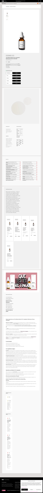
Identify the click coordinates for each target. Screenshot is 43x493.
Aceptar (25, 489)
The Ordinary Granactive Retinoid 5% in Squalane (28, 174)
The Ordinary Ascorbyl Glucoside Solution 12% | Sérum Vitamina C (28, 171)
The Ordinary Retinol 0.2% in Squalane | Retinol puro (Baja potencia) (11, 167)
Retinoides (21, 133)
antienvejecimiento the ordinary (25, 232)
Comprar (16, 75)
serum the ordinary (33, 232)
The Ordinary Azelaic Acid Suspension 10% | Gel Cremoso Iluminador (11, 171)
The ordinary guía (4, 482)
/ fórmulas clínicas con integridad (11, 3)
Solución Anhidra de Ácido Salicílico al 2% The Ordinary (11, 162)
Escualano (9, 400)
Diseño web (8, 490)
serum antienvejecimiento (9, 233)
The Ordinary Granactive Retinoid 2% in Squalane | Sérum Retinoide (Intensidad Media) (11, 169)
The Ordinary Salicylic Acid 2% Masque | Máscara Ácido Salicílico (28, 180)
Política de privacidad (32, 491)
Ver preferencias (38, 489)
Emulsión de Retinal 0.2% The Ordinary (27, 162)
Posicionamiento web (13, 490)
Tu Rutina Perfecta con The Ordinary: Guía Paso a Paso (9, 438)
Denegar (31, 489)
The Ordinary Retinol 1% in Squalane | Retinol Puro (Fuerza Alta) (11, 176)
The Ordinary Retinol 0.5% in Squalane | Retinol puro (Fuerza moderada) (28, 166)
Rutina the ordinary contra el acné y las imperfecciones (9, 456)
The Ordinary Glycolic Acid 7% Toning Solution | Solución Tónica (11, 174)
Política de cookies (28, 491)
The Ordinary (4, 3)
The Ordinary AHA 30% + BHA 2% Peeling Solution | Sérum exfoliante (10, 173)
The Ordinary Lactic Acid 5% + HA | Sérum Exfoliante (27, 176)
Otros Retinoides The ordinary (9, 189)
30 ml (7, 234)
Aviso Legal (36, 491)
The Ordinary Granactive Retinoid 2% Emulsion (28, 169)
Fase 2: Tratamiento (8, 55)
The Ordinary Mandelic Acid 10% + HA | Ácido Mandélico (28, 178)
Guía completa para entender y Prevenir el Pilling (9, 421)
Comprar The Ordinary (13, 6)
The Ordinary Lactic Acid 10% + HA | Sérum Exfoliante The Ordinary (28, 167)
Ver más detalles (8, 67)
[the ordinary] (3, 1)
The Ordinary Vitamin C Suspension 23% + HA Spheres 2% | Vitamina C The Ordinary (28, 173)
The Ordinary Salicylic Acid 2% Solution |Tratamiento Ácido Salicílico (10, 166)
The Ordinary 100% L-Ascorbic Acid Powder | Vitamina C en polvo (11, 178)
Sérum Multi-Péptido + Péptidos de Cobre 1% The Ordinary (11, 164)
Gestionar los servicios (24, 487)
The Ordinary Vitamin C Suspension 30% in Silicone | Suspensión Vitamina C (11, 180)
